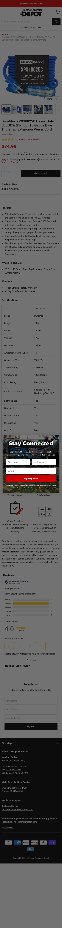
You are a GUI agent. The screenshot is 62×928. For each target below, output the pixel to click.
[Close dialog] (56, 438)
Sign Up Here (31, 478)
